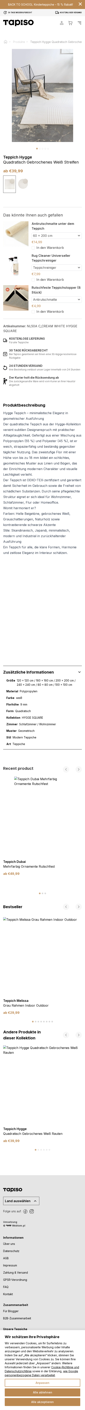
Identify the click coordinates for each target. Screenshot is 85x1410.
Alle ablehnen (42, 1392)
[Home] (7, 41)
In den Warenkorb (50, 248)
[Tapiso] (18, 23)
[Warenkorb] (70, 23)
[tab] (40, 893)
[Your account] (61, 23)
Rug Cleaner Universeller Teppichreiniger (51, 258)
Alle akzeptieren (42, 1402)
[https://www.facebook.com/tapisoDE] (25, 1211)
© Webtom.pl (14, 1225)
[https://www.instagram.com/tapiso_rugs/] (31, 1211)
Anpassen (42, 1382)
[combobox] (57, 235)
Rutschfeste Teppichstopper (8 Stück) (56, 290)
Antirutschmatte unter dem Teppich (53, 226)
